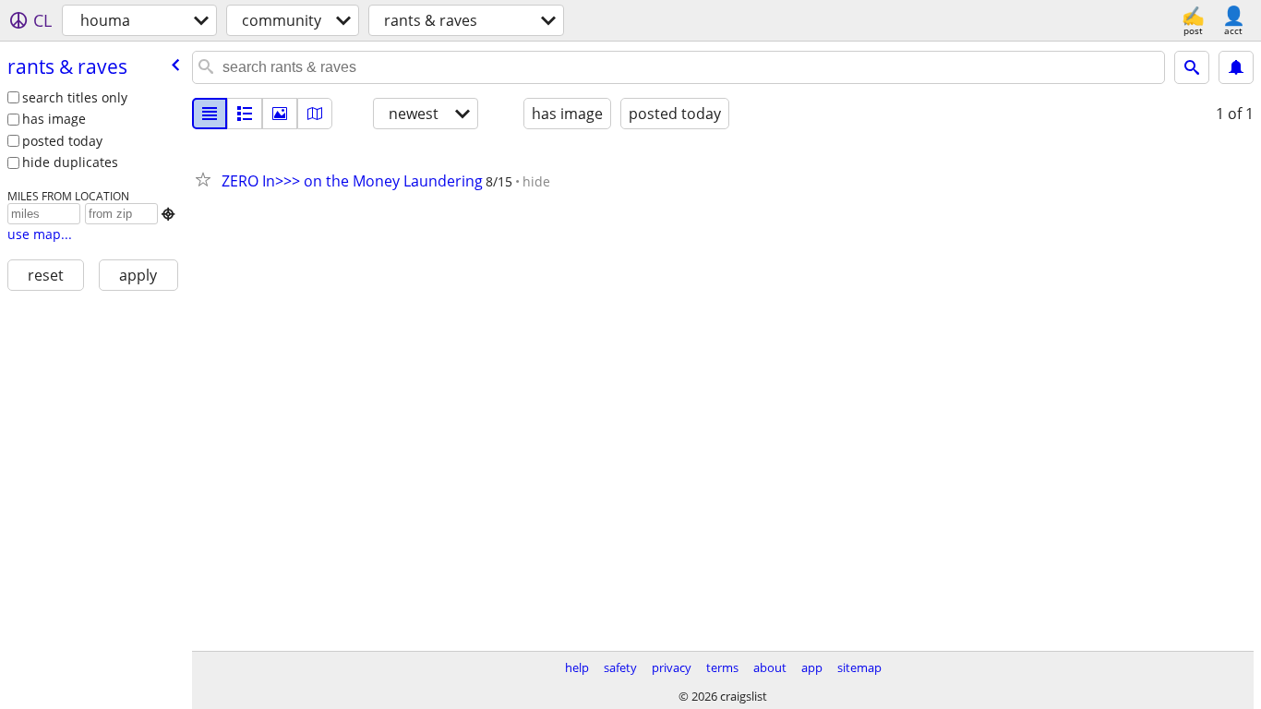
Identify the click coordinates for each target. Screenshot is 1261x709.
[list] (209, 113)
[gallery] (279, 113)
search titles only (74, 97)
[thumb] (244, 113)
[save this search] (1236, 67)
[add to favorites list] (207, 179)
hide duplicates (70, 162)
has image (54, 118)
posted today (62, 141)
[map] (314, 113)
